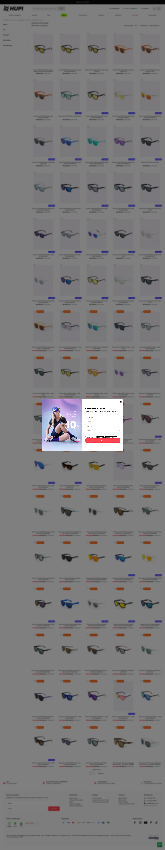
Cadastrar (103, 440)
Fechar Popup (121, 402)
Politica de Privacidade (111, 436)
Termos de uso (100, 436)
